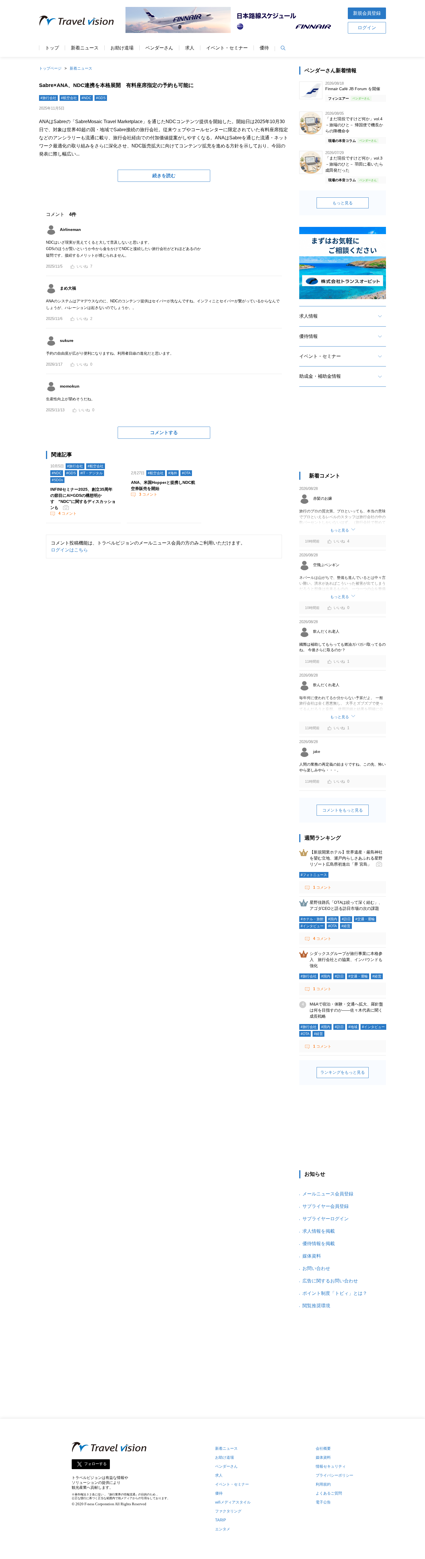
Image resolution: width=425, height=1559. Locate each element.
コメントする (164, 432)
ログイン (367, 27)
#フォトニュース (314, 875)
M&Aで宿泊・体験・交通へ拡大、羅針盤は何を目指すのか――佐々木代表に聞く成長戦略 (346, 1010)
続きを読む (163, 175)
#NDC (86, 98)
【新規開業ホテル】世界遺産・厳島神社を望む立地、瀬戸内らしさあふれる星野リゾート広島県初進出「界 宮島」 (346, 858)
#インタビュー (312, 926)
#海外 (172, 473)
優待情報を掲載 (318, 1243)
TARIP (220, 1520)
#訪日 (346, 919)
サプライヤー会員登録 (325, 1206)
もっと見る (342, 203)
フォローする (95, 1464)
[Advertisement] (342, 434)
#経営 (345, 926)
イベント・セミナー (227, 48)
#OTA (186, 473)
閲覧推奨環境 (316, 1305)
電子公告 (323, 1502)
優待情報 (308, 336)
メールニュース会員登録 (327, 1193)
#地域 (352, 1027)
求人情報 (308, 316)
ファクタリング (228, 1511)
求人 (189, 48)
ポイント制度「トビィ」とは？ (334, 1293)
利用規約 (323, 1484)
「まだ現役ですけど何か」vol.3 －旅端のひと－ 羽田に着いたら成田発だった (354, 164)
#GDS (101, 98)
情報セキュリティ (331, 1466)
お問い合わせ (316, 1268)
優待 (264, 48)
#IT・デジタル (91, 473)
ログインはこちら (69, 549)
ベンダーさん (159, 48)
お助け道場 (122, 48)
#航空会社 (69, 98)
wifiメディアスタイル (233, 1502)
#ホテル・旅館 (312, 919)
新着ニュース (85, 48)
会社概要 (323, 1448)
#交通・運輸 (365, 919)
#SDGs (57, 480)
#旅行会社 (48, 98)
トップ (52, 48)
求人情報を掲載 (318, 1231)
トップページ (50, 68)
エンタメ (222, 1529)
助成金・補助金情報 (320, 376)
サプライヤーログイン (325, 1218)
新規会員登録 (367, 13)
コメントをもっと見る (342, 810)
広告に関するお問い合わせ (330, 1280)
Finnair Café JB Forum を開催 (352, 88)
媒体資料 (311, 1256)
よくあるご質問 (329, 1493)
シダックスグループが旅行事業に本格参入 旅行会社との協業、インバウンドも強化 (346, 959)
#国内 (332, 919)
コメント (67, 513)
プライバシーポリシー (334, 1475)
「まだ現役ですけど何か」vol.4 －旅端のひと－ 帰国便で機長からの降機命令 (354, 124)
